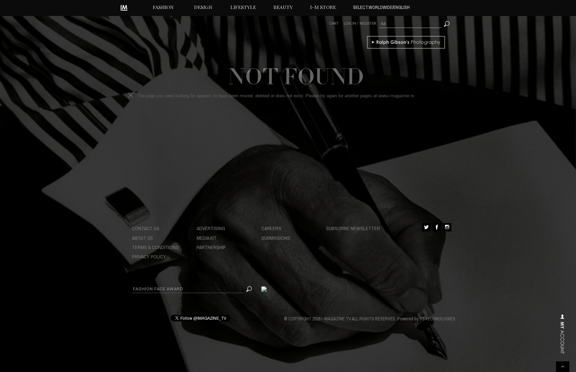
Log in (350, 23)
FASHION (163, 7)
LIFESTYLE (243, 7)
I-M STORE (323, 7)
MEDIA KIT (207, 237)
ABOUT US (142, 237)
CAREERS (271, 228)
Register (368, 23)
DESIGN (203, 7)
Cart (334, 23)
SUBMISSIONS (275, 237)
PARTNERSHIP (211, 247)
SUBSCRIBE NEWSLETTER (353, 228)
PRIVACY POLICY (149, 256)
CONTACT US (145, 228)
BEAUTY (283, 7)
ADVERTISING (211, 228)
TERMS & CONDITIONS (155, 247)
